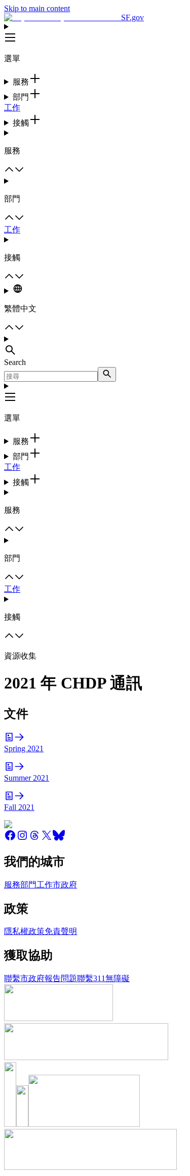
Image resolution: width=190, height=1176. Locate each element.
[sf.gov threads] (34, 838)
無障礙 (117, 978)
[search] (107, 374)
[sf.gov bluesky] (59, 838)
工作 (12, 107)
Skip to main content (37, 8)
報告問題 (61, 978)
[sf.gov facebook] (10, 838)
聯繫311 (91, 978)
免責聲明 (61, 931)
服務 (12, 884)
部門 (28, 884)
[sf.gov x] (47, 838)
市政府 (65, 884)
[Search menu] (95, 346)
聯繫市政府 (24, 978)
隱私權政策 (24, 931)
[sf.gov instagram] (22, 838)
